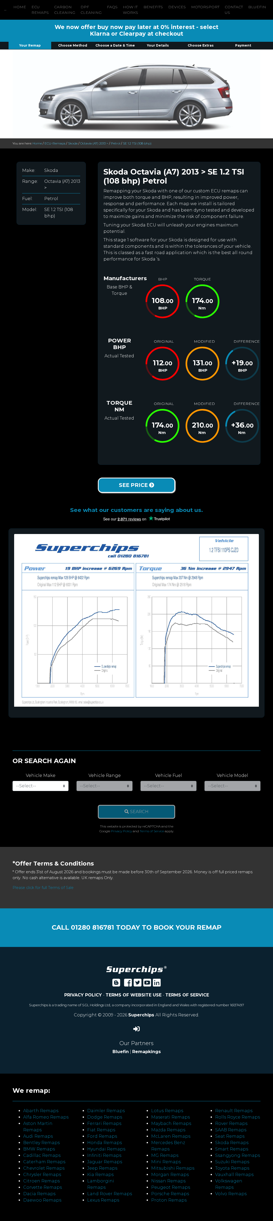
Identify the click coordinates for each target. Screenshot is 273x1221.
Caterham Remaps (44, 1161)
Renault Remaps (233, 1110)
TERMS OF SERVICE (187, 995)
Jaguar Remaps (104, 1161)
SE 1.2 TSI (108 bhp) (137, 143)
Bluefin (257, 7)
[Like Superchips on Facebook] (128, 984)
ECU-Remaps (55, 143)
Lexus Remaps (103, 1200)
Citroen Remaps (41, 1180)
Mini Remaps (166, 1161)
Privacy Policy (121, 831)
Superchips (141, 1014)
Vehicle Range (105, 775)
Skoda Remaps (231, 1142)
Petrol (115, 143)
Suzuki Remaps (232, 1161)
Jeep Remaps (102, 1168)
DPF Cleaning (91, 10)
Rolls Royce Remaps (237, 1117)
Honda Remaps (104, 1142)
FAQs (112, 7)
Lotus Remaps (167, 1110)
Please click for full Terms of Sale (43, 887)
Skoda (73, 143)
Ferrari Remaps (104, 1123)
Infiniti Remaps (104, 1155)
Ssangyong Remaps (237, 1155)
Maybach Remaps (171, 1123)
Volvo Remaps (231, 1193)
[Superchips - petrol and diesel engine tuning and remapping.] (136, 969)
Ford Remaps (102, 1136)
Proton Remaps (169, 1200)
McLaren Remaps (170, 1136)
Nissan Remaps (168, 1180)
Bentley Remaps (41, 1142)
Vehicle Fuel (168, 775)
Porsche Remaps (170, 1193)
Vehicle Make (40, 775)
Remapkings (146, 1051)
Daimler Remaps (106, 1110)
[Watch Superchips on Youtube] (147, 984)
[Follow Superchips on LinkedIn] (156, 984)
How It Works (130, 10)
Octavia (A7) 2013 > (94, 143)
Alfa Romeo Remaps (46, 1117)
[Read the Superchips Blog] (116, 984)
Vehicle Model (232, 775)
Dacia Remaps (39, 1193)
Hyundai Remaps (106, 1149)
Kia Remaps (100, 1174)
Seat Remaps (229, 1136)
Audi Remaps (38, 1136)
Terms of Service (152, 831)
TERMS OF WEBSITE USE (134, 995)
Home (19, 7)
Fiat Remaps (101, 1129)
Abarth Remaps (40, 1110)
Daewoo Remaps (42, 1200)
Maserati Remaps (170, 1117)
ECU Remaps (40, 10)
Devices (177, 7)
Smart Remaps (231, 1149)
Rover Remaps (231, 1123)
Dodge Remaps (104, 1117)
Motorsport (205, 7)
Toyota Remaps (232, 1168)
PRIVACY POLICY (83, 995)
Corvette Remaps (42, 1187)
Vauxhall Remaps (234, 1174)
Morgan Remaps (170, 1174)
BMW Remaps (39, 1149)
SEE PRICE (134, 485)
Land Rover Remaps (109, 1193)
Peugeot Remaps (170, 1187)
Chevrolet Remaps (44, 1168)
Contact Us (234, 10)
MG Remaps (164, 1155)
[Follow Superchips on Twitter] (137, 984)
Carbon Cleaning (64, 10)
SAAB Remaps (230, 1129)
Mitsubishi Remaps (172, 1168)
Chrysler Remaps (42, 1174)
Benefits (153, 7)
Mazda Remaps (168, 1129)
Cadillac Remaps (42, 1155)
